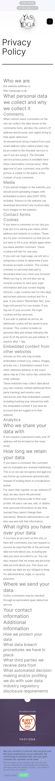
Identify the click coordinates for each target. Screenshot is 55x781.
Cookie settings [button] (10, 775)
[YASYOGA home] (27, 21)
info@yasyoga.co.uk (27, 8)
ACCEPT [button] (23, 775)
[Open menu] (50, 21)
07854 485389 (27, 3)
